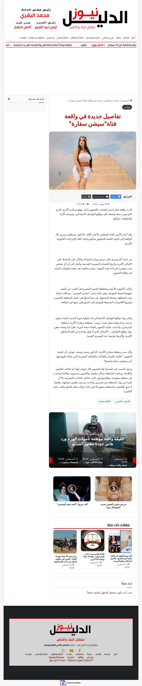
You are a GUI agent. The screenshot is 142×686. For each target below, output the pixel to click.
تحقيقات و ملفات (36, 38)
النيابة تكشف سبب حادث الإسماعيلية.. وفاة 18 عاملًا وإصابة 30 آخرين (93, 556)
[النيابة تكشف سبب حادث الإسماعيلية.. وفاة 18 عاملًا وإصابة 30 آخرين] (92, 540)
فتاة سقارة (104, 401)
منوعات (23, 38)
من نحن (90, 657)
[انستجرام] (63, 650)
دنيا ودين (50, 38)
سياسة (107, 654)
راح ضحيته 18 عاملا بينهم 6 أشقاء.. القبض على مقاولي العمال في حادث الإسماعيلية (65, 559)
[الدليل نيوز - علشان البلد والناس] (71, 16)
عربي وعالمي (108, 38)
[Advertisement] (70, 71)
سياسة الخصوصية (56, 657)
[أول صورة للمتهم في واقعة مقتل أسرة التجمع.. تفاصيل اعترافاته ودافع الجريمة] (120, 541)
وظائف (80, 657)
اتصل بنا (70, 657)
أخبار (133, 38)
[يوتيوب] (71, 650)
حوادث (116, 100)
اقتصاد (126, 38)
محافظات (79, 654)
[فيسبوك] (79, 650)
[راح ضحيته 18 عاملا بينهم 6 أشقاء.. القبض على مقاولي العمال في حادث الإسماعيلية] (65, 542)
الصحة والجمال (93, 38)
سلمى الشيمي (121, 401)
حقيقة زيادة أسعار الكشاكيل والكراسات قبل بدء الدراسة (50, 45)
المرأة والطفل (77, 38)
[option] (92, 440)
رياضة (118, 38)
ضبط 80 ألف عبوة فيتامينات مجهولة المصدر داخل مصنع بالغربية (92, 441)
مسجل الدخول (108, 592)
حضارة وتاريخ (63, 38)
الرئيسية (125, 100)
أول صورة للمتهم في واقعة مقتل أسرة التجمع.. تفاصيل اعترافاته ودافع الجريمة (121, 558)
